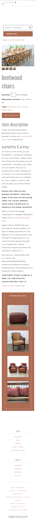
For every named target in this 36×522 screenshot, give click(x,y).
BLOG (18, 440)
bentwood (11, 107)
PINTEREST (18, 472)
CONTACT (18, 443)
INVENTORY (18, 437)
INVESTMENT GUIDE (18, 450)
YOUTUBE (18, 475)
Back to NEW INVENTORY (14, 40)
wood (9, 110)
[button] (18, 3)
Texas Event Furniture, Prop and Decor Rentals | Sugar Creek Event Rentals (18, 18)
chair (19, 107)
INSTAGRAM (18, 469)
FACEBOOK (18, 465)
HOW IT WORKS (18, 447)
